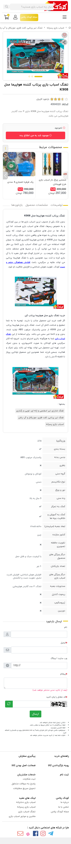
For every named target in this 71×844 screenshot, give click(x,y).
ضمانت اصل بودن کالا (24, 765)
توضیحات (57, 205)
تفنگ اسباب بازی (27, 811)
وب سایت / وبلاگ (59, 658)
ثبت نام (64, 774)
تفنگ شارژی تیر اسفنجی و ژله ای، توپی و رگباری (40, 410)
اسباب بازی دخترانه (26, 802)
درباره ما (65, 802)
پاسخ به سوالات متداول (24, 783)
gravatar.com (27, 730)
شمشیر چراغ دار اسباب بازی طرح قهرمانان (52, 182)
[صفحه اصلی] (69, 28)
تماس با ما (63, 807)
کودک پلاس (62, 798)
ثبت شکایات (29, 779)
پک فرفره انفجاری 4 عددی (20, 182)
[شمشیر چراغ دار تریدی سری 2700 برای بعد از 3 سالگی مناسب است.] (52, 164)
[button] (65, 175)
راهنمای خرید (61, 756)
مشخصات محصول (36, 205)
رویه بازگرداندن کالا (58, 765)
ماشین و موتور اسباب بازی (22, 816)
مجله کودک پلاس (60, 811)
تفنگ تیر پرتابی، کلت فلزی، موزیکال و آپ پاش (41, 417)
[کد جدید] (9, 704)
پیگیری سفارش (27, 756)
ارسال (35, 714)
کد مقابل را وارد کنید (56, 697)
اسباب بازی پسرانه (55, 28)
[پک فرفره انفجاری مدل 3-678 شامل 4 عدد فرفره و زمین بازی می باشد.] (19, 164)
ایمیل (63, 642)
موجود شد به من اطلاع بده (34, 135)
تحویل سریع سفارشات (24, 788)
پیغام (63, 673)
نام (65, 627)
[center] (6, 7)
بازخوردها (17, 205)
